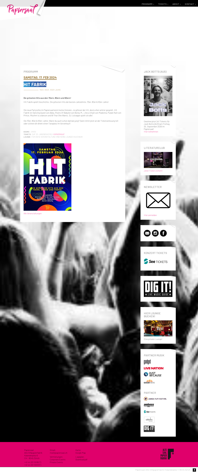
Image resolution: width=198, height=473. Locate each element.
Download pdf (81, 459)
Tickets (162, 4)
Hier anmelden (150, 215)
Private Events (56, 462)
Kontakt (190, 4)
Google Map (80, 452)
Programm (147, 4)
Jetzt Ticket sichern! (153, 170)
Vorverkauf (59, 134)
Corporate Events (57, 459)
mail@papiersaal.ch (58, 452)
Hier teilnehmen (151, 131)
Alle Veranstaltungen (33, 213)
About (176, 4)
